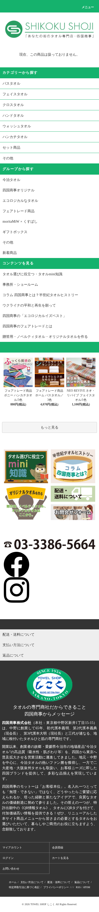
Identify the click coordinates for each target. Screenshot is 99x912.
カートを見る (60, 857)
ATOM (86, 887)
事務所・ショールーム (20, 284)
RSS (78, 887)
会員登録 (57, 847)
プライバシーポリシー (56, 887)
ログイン (8, 857)
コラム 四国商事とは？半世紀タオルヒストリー (40, 295)
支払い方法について (32, 882)
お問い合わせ (11, 868)
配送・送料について (58, 882)
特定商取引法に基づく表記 (24, 887)
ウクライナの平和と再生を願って (29, 305)
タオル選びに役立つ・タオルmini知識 (32, 274)
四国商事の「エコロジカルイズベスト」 (35, 316)
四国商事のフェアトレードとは (27, 326)
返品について (82, 882)
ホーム (12, 882)
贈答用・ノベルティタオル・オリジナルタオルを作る (45, 337)
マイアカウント (12, 847)
